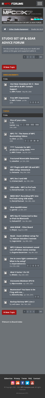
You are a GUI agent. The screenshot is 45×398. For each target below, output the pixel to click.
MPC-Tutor (16, 91)
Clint (14, 139)
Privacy (17, 378)
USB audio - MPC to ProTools (23, 187)
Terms (24, 378)
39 (37, 141)
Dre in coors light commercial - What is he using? (24, 259)
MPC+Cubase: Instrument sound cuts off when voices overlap (24, 248)
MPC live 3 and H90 (18, 178)
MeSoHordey (17, 295)
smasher (15, 161)
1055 (32, 125)
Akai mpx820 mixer (18, 207)
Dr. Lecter (12, 124)
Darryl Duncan (18, 190)
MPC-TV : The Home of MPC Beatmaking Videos (22, 134)
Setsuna (15, 172)
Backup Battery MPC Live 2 (22, 301)
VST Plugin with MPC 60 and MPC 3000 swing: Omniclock (25, 168)
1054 (27, 125)
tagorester (16, 241)
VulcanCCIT (16, 221)
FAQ (30, 378)
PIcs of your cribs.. (18, 120)
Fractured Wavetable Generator (24, 158)
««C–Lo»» (16, 304)
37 (31, 141)
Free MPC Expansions (19, 98)
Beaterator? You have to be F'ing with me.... (22, 290)
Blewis (14, 275)
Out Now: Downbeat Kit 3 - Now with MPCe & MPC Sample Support (24, 86)
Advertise (8, 378)
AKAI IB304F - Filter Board (21, 227)
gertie (14, 210)
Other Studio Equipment (18, 29)
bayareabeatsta (19, 263)
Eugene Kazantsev (19, 252)
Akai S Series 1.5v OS (19, 272)
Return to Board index (12, 322)
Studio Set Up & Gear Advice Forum (18, 40)
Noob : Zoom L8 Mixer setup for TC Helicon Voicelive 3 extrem (24, 237)
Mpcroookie (17, 283)
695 (41, 57)
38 (34, 141)
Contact (36, 378)
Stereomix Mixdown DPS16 (22, 281)
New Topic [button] (10, 67)
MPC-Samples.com (27, 387)
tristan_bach (17, 181)
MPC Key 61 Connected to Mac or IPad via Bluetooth (23, 217)
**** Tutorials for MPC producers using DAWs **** (22, 148)
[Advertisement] (22, 349)
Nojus (14, 230)
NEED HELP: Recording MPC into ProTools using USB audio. (24, 197)
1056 (37, 125)
